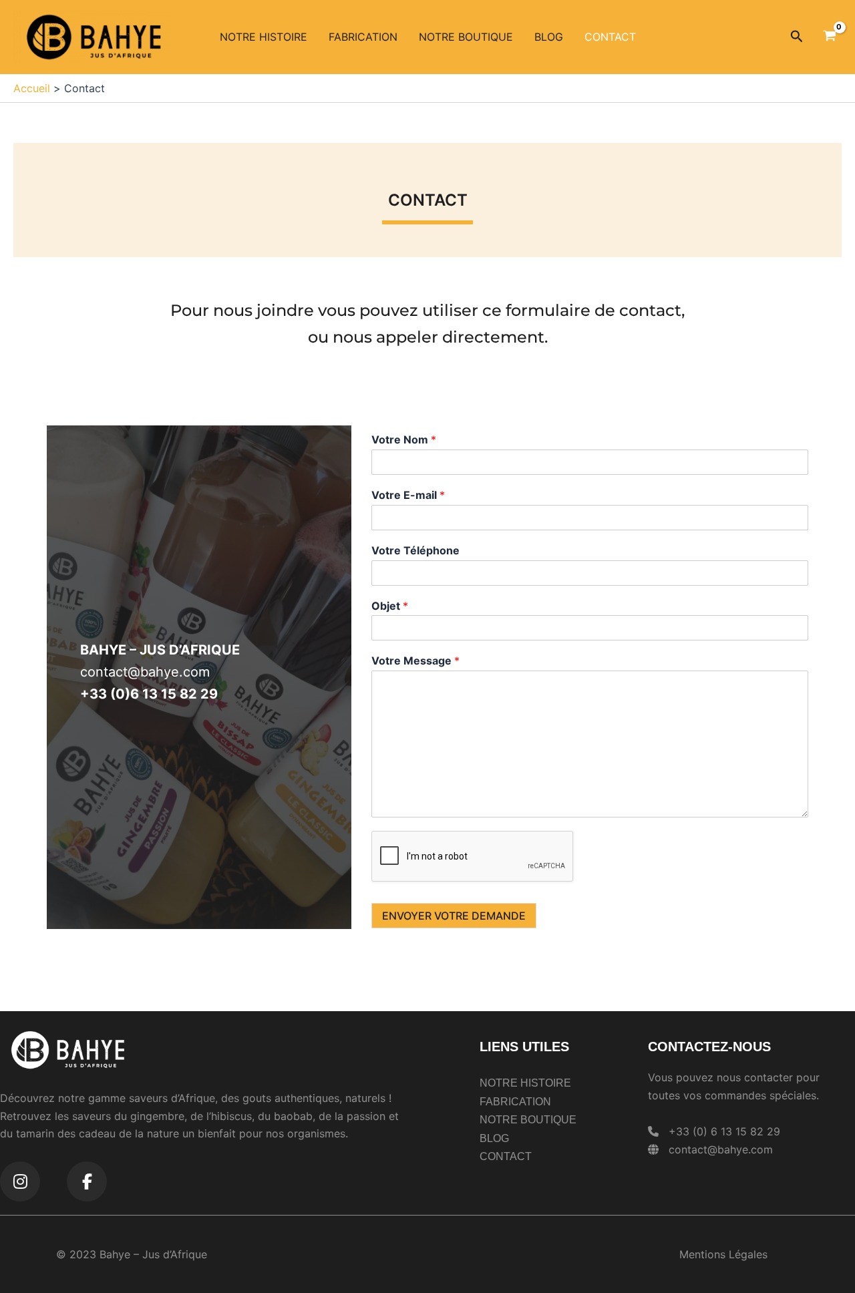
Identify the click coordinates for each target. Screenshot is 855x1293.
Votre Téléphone (415, 550)
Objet (389, 605)
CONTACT (610, 36)
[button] (797, 36)
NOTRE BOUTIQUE (466, 36)
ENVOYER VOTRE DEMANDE (454, 915)
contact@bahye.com (721, 1149)
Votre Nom (403, 439)
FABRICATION (363, 36)
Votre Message (415, 660)
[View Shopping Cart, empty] (829, 36)
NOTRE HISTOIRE (263, 36)
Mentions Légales (723, 1254)
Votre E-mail (408, 495)
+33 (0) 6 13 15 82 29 (724, 1131)
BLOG (548, 36)
